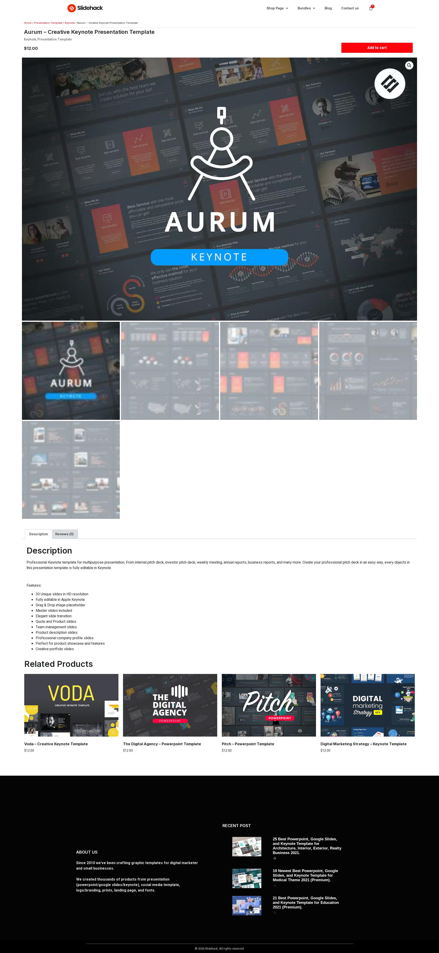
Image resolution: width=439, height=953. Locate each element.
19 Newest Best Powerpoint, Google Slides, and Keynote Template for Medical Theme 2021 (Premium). (305, 875)
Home (28, 23)
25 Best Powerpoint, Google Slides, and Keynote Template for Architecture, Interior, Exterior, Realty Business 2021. (307, 846)
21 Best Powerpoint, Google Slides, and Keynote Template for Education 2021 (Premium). (306, 902)
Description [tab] (38, 534)
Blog (328, 8)
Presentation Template (48, 23)
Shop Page (275, 8)
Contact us (350, 8)
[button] (409, 65)
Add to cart (377, 48)
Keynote (70, 23)
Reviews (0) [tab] (64, 534)
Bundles (304, 8)
